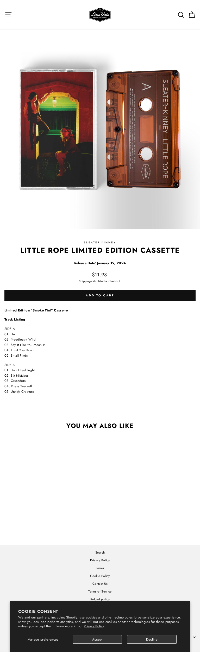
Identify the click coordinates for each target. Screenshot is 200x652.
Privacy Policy (94, 626)
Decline (152, 639)
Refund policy (100, 599)
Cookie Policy (100, 576)
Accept (97, 639)
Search (100, 552)
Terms (100, 568)
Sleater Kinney (100, 242)
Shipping (85, 281)
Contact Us (100, 583)
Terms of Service (99, 591)
